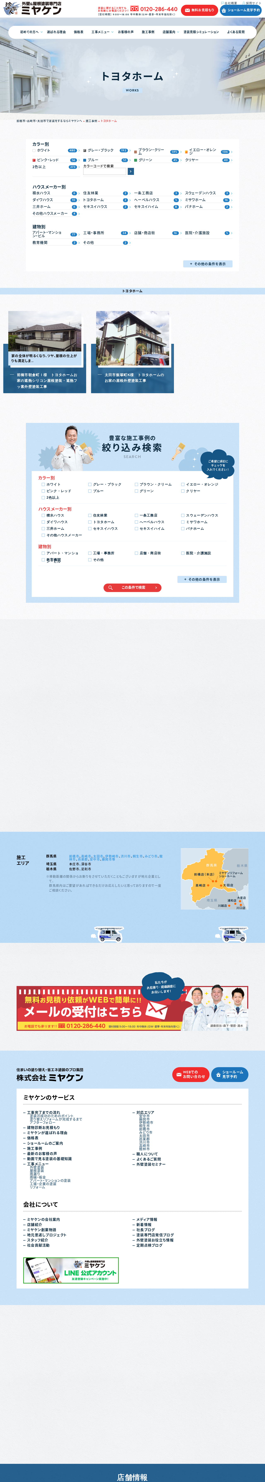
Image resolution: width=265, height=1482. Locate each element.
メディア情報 (147, 1383)
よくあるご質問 (148, 1323)
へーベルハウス (152, 522)
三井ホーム (55, 528)
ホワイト (54, 484)
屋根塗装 (37, 1334)
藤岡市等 (108, 1023)
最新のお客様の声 (42, 1317)
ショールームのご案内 (45, 1307)
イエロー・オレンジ (202, 484)
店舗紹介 (34, 1388)
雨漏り (35, 1337)
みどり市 (151, 1020)
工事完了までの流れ (43, 1276)
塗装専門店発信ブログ (155, 1399)
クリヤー (193, 491)
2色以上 (53, 497)
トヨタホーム (104, 522)
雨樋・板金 (38, 1341)
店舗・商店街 (150, 553)
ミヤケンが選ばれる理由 (47, 1296)
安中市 (95, 1023)
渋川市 (126, 1020)
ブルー (98, 491)
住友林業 (100, 515)
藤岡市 (144, 1283)
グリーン (147, 491)
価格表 (78, 32)
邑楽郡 (83, 1023)
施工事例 (148, 32)
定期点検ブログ (149, 1409)
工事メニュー (101, 32)
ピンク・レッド (59, 491)
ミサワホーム (197, 522)
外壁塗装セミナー (151, 1328)
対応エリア (145, 1276)
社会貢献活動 (38, 1409)
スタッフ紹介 (37, 1404)
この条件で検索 (133, 587)
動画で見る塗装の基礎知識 (49, 1322)
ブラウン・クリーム (156, 484)
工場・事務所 (104, 553)
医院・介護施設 (198, 553)
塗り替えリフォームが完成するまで (56, 1283)
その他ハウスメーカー (64, 535)
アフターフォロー (43, 1286)
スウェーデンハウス (202, 515)
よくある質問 (236, 32)
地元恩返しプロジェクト (47, 1399)
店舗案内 (169, 32)
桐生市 (138, 1020)
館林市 (144, 1312)
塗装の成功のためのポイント (52, 1279)
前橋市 (74, 1020)
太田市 (98, 1020)
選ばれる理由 (56, 32)
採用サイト (254, 3)
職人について (147, 1318)
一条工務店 (149, 515)
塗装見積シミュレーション (201, 32)
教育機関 (54, 559)
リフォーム (37, 1351)
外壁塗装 (37, 1331)
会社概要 (231, 3)
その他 (98, 559)
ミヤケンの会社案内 (43, 1383)
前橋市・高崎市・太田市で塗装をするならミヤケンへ (49, 121)
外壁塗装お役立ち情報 (155, 1404)
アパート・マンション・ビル (63, 553)
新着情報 (144, 1388)
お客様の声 (126, 32)
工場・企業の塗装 (43, 1347)
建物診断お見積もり (43, 1291)
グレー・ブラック (107, 484)
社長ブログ (145, 1393)
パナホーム (195, 528)
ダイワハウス (57, 522)
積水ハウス (55, 515)
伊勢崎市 (112, 1020)
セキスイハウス (105, 528)
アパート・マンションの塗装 (50, 1344)
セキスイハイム (152, 528)
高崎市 (86, 1020)
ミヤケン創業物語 (41, 1393)
